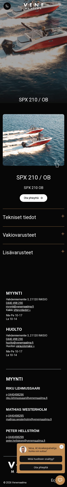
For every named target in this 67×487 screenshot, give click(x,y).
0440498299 (16, 437)
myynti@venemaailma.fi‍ (20, 307)
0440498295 (16, 415)
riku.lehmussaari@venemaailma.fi (26, 398)
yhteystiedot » (22, 310)
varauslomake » (25, 346)
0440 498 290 (14, 303)
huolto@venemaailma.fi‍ (20, 343)
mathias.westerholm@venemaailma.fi (29, 419)
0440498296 (16, 394)
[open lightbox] (33, 140)
